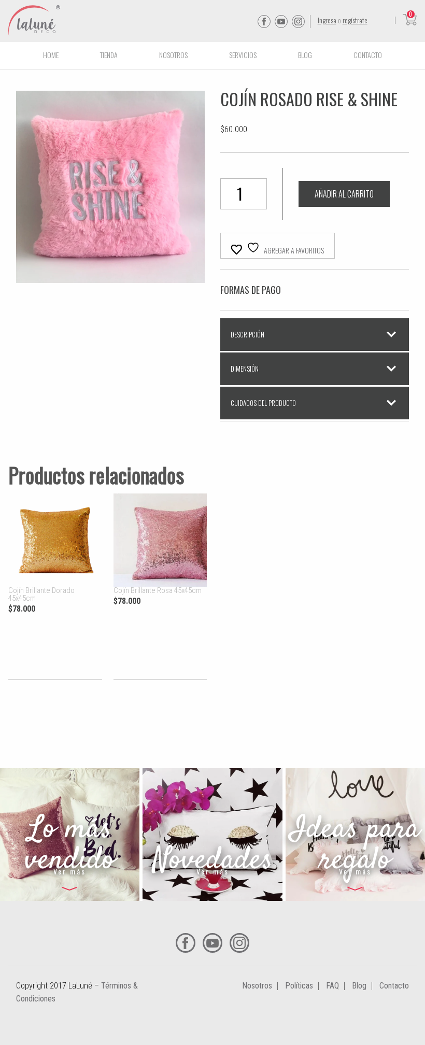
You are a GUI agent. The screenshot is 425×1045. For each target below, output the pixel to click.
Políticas (299, 986)
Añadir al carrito (344, 194)
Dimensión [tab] (245, 368)
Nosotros (173, 54)
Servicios (243, 54)
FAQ (332, 986)
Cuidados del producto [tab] (263, 403)
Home (51, 54)
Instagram (298, 21)
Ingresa (327, 20)
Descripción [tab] (247, 334)
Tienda (109, 54)
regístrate (355, 20)
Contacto (367, 54)
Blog (305, 54)
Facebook (264, 21)
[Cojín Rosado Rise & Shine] (110, 276)
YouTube (281, 21)
